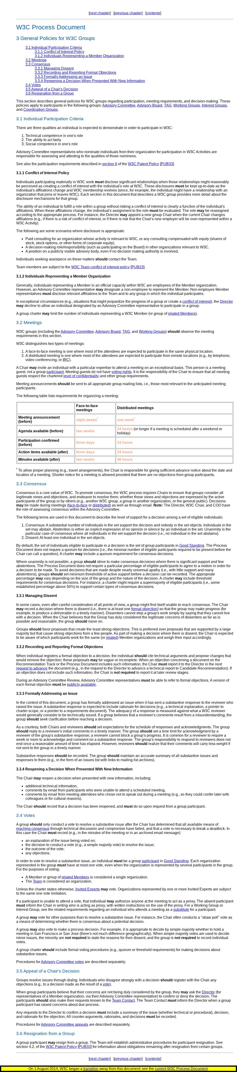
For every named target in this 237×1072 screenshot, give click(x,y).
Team (37, 881)
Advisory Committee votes (62, 962)
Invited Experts (87, 889)
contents (153, 13)
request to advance (31, 668)
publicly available (81, 684)
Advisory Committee (118, 105)
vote (106, 984)
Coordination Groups (40, 109)
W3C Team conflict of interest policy (100, 267)
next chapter (100, 13)
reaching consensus (32, 829)
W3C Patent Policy (143, 164)
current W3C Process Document (181, 1069)
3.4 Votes (33, 85)
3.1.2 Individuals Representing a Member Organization (79, 56)
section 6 (109, 164)
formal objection (144, 609)
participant (55, 372)
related (111, 637)
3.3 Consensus (37, 64)
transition (90, 1069)
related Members (182, 313)
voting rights (121, 372)
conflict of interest (196, 301)
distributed (101, 505)
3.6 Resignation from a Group (49, 93)
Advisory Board (149, 105)
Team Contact (123, 1000)
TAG (168, 105)
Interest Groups (214, 105)
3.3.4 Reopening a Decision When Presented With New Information (90, 81)
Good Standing (191, 545)
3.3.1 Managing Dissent (54, 68)
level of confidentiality (81, 376)
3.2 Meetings (36, 60)
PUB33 (167, 164)
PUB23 (137, 267)
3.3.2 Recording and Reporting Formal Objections (75, 72)
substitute (181, 909)
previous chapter (128, 13)
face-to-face (77, 505)
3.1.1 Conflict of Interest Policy (59, 52)
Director (226, 301)
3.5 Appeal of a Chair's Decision (51, 89)
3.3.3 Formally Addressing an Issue (63, 77)
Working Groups (186, 105)
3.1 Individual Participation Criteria (53, 47)
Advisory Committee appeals (64, 1024)
